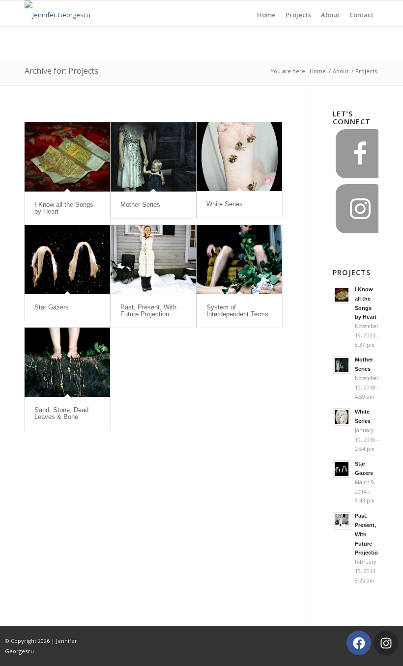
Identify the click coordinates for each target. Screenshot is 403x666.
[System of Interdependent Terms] (239, 259)
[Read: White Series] (341, 417)
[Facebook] (358, 643)
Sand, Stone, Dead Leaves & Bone (61, 413)
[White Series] (239, 156)
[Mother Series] (153, 157)
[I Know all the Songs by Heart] (67, 157)
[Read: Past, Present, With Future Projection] (341, 521)
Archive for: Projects (61, 70)
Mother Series (140, 204)
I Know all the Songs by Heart (63, 208)
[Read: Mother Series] (341, 365)
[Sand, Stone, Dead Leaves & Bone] (67, 362)
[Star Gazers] (67, 259)
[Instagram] (386, 643)
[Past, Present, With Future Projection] (153, 259)
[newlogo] (57, 13)
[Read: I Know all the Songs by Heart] (341, 295)
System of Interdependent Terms (237, 311)
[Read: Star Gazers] (341, 469)
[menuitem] (266, 13)
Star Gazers (51, 307)
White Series (224, 204)
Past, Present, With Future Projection (148, 311)
